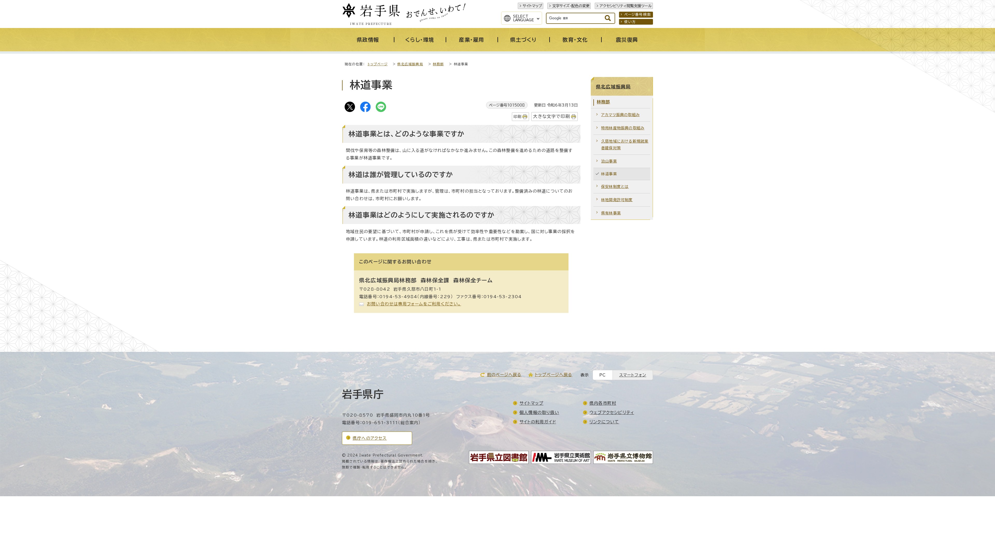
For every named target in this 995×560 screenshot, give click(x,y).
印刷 (517, 116)
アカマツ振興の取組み (620, 115)
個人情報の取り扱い (539, 412)
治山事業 (609, 161)
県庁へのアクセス (370, 438)
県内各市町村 (602, 403)
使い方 (630, 22)
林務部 (438, 64)
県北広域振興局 (410, 64)
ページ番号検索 (637, 14)
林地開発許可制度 (617, 200)
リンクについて (604, 422)
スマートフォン (632, 375)
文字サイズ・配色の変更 (570, 6)
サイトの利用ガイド (538, 422)
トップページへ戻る (553, 375)
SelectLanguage (523, 18)
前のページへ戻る (504, 375)
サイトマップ (532, 6)
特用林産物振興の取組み (622, 128)
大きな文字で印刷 (551, 116)
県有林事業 (611, 213)
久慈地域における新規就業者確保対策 (624, 144)
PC (602, 375)
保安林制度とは (615, 186)
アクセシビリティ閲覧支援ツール (626, 6)
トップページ (378, 64)
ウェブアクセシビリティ (611, 412)
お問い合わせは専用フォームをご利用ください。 (414, 304)
